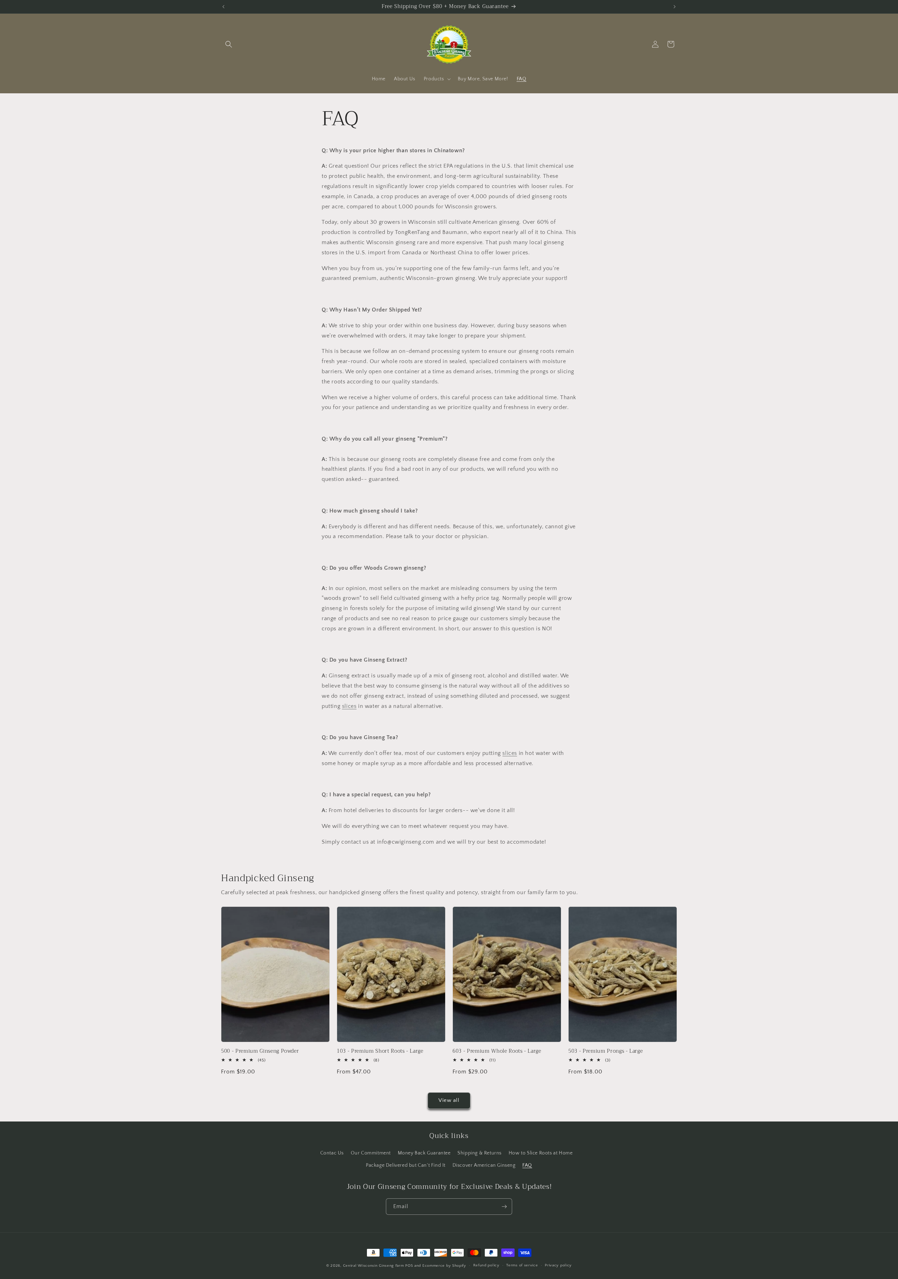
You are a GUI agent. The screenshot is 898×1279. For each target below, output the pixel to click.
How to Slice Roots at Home (541, 1153)
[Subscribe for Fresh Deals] (504, 1206)
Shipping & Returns (479, 1153)
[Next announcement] (674, 6)
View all (449, 1100)
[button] (228, 44)
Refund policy (486, 1265)
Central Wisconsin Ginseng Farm (373, 1266)
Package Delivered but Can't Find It (405, 1165)
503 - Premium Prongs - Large (605, 1051)
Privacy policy (558, 1265)
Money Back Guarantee (424, 1153)
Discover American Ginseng (484, 1165)
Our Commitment (371, 1153)
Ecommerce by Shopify (444, 1266)
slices (349, 706)
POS (409, 1266)
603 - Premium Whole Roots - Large (497, 1051)
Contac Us (332, 1153)
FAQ (527, 1165)
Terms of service (522, 1265)
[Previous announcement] (223, 6)
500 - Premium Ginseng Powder (260, 1051)
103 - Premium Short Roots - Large (380, 1051)
